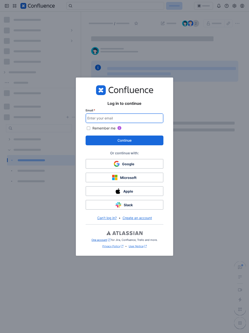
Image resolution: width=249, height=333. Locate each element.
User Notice (136, 246)
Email (90, 110)
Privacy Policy (111, 246)
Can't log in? (107, 218)
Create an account (137, 218)
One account (100, 240)
